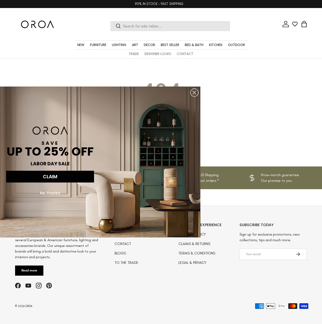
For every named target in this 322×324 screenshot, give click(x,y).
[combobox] (170, 26)
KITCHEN (215, 44)
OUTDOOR (236, 44)
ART (135, 44)
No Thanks (50, 193)
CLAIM (50, 176)
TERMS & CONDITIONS (196, 253)
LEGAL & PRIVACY (192, 262)
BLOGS (120, 253)
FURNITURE (98, 44)
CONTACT (185, 53)
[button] (304, 24)
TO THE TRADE (126, 262)
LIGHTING (119, 44)
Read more (29, 270)
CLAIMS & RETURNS (194, 243)
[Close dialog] (194, 92)
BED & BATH (194, 44)
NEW (80, 44)
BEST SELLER (170, 44)
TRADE (134, 53)
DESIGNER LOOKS (157, 53)
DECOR (149, 44)
